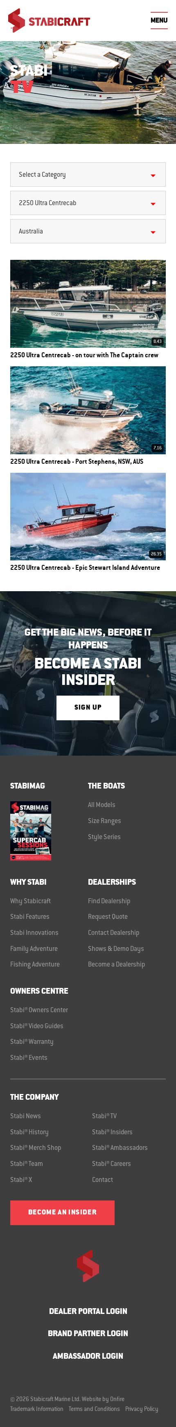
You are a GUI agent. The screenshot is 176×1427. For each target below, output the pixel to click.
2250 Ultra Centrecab (48, 203)
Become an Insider (62, 1213)
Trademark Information (36, 1409)
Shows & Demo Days (116, 949)
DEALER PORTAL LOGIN (88, 1312)
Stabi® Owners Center (39, 1010)
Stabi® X (21, 1180)
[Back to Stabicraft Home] (49, 20)
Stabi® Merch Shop (35, 1148)
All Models (101, 805)
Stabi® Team (26, 1164)
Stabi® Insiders (112, 1132)
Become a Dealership (116, 965)
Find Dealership (109, 901)
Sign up (88, 708)
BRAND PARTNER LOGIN (88, 1334)
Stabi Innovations (34, 933)
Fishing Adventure (35, 965)
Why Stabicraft (30, 901)
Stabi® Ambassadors (120, 1148)
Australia (31, 232)
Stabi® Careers (111, 1164)
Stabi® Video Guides (36, 1026)
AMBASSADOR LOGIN (88, 1357)
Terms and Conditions (94, 1409)
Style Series (104, 837)
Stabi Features (30, 917)
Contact (102, 1180)
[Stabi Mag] (49, 830)
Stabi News (25, 1116)
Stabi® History (29, 1132)
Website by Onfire (103, 1400)
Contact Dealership (114, 933)
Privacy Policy (141, 1409)
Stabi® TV (104, 1116)
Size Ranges (104, 821)
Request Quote (108, 917)
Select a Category (42, 175)
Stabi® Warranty (32, 1042)
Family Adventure (34, 949)
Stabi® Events (28, 1058)
